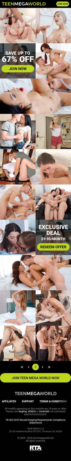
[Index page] (24, 4)
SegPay (23, 411)
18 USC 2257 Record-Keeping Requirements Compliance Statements (35, 421)
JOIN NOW (62, 4)
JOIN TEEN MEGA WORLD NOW (35, 378)
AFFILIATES (9, 401)
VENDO (32, 411)
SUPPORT (28, 401)
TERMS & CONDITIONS (53, 401)
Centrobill (44, 411)
